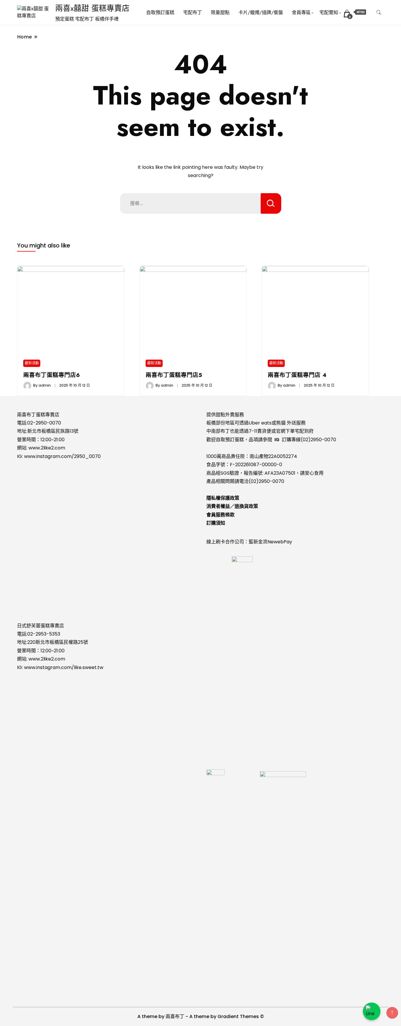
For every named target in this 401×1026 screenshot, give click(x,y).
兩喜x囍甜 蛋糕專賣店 (92, 8)
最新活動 (32, 362)
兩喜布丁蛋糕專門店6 (51, 375)
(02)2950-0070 (318, 439)
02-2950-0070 (44, 423)
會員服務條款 (220, 514)
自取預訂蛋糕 (160, 12)
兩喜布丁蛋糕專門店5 (174, 375)
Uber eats (260, 423)
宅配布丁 (192, 12)
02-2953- (38, 634)
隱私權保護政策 (222, 498)
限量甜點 (220, 12)
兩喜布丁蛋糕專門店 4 (297, 375)
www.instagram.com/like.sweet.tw (63, 667)
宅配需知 (328, 12)
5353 (54, 634)
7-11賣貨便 (260, 431)
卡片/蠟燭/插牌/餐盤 (260, 12)
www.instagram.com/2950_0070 (62, 456)
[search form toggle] (378, 12)
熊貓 (281, 423)
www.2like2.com (46, 447)
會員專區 (301, 12)
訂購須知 (215, 523)
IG (276, 439)
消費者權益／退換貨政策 (232, 506)
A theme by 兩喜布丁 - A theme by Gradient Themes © (200, 1016)
